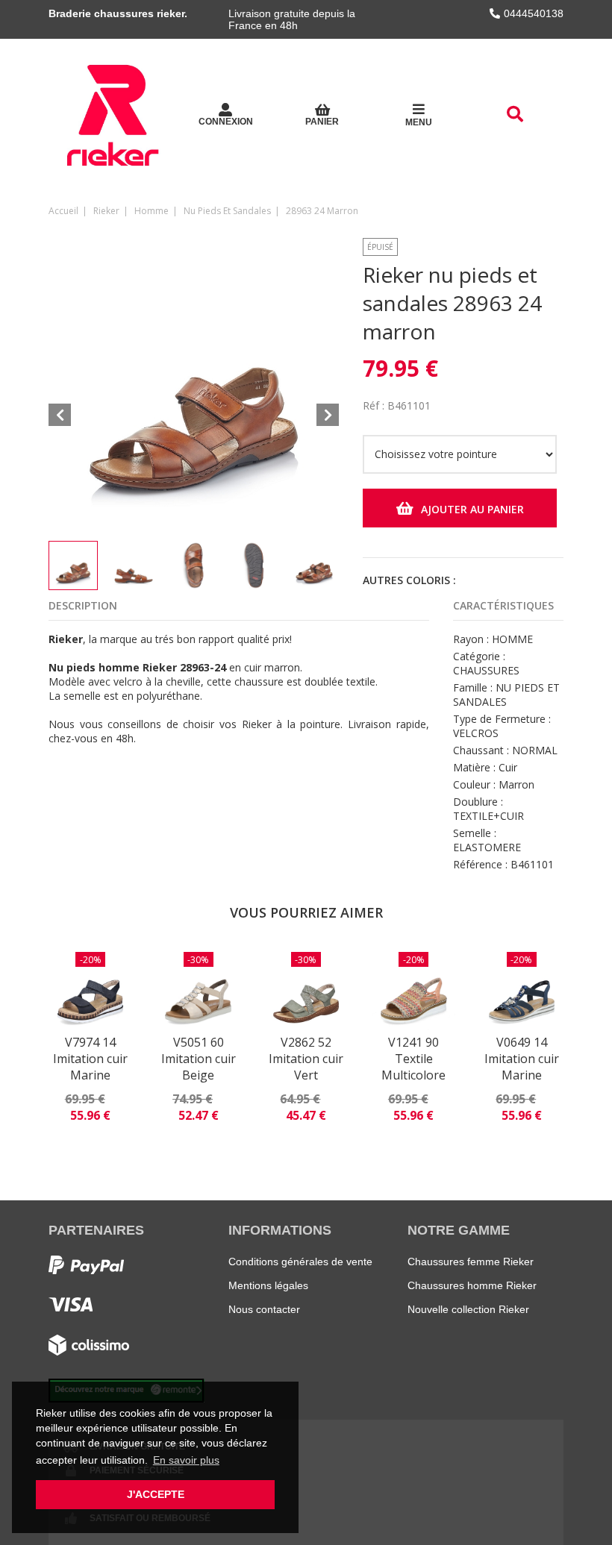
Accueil (63, 210)
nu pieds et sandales (227, 210)
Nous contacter (264, 1309)
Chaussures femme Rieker (471, 1261)
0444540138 (533, 13)
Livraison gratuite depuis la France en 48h (291, 19)
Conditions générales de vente (300, 1261)
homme (151, 210)
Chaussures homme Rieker (472, 1285)
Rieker (106, 210)
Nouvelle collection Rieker (468, 1309)
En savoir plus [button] (186, 1460)
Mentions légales (268, 1285)
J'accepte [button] (155, 1494)
